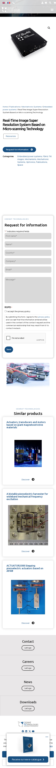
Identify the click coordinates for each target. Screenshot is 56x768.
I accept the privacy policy (18, 311)
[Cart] (55, 3)
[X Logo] (29, 731)
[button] (50, 3)
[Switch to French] (8, 2)
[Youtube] (33, 731)
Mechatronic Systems (31, 106)
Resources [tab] (11, 136)
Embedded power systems (29, 156)
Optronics (30, 162)
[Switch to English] (3, 2)
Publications (14, 106)
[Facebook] (22, 731)
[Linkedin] (26, 731)
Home (5, 106)
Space (20, 165)
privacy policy (44, 317)
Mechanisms (30, 159)
